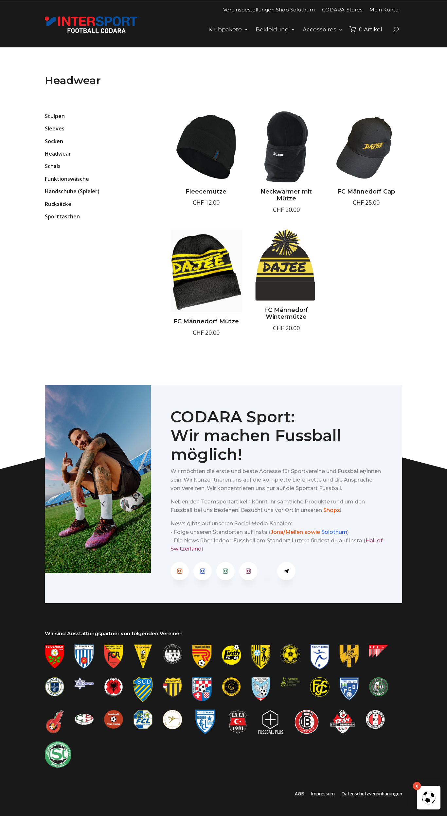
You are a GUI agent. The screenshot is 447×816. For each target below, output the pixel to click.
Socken (54, 141)
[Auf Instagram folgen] (179, 571)
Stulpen (55, 116)
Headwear (58, 153)
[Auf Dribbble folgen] (267, 571)
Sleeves (54, 128)
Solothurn (334, 532)
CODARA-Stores (342, 10)
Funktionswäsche (67, 178)
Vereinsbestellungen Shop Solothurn (269, 10)
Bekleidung (272, 29)
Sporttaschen (62, 216)
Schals (53, 166)
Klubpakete (225, 29)
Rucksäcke (58, 204)
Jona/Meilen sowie (295, 532)
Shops (331, 510)
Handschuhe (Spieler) (72, 191)
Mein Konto (384, 10)
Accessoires (319, 29)
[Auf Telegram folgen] (286, 571)
